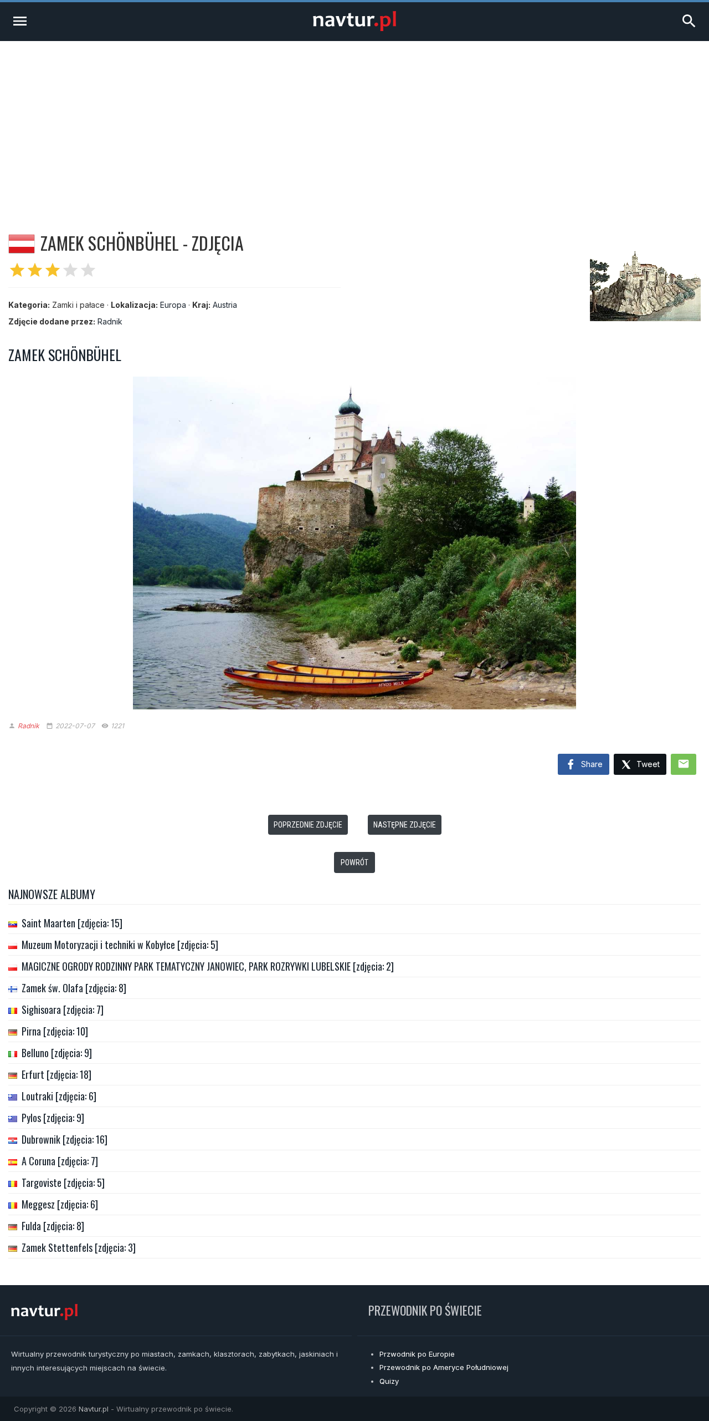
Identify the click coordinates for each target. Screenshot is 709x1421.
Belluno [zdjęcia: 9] (57, 1053)
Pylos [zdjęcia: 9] (53, 1117)
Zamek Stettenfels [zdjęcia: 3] (79, 1247)
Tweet (647, 764)
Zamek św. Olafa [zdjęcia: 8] (74, 988)
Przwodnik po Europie (417, 1353)
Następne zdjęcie (404, 824)
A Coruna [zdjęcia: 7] (60, 1161)
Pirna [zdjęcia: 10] (55, 1031)
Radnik (109, 321)
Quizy (389, 1381)
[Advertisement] (354, 124)
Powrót (354, 862)
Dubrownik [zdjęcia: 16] (64, 1139)
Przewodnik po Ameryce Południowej (443, 1367)
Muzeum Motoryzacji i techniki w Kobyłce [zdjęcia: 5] (120, 944)
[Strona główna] (354, 28)
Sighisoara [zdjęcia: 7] (63, 1009)
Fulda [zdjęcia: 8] (53, 1226)
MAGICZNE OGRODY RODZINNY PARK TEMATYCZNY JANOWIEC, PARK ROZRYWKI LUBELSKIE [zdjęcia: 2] (208, 966)
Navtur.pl (94, 1408)
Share (591, 764)
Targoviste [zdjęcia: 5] (63, 1182)
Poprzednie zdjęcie (308, 824)
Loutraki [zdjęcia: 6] (59, 1096)
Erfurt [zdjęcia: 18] (56, 1074)
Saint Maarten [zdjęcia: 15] (72, 923)
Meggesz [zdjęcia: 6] (60, 1204)
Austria (225, 304)
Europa (173, 304)
